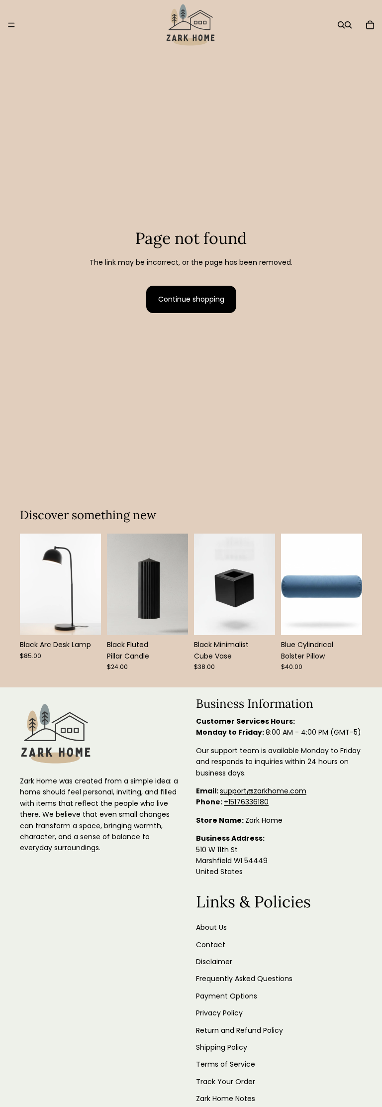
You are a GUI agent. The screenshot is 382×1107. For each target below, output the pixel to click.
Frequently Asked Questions (244, 979)
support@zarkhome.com (263, 791)
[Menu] (11, 24)
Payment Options (226, 996)
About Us (211, 927)
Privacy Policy (219, 1013)
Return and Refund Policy (239, 1030)
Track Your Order (225, 1082)
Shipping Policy (221, 1047)
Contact (210, 945)
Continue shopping (191, 299)
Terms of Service (225, 1064)
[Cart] (370, 25)
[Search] (341, 25)
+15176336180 (246, 802)
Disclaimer (214, 962)
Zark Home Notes (225, 1099)
